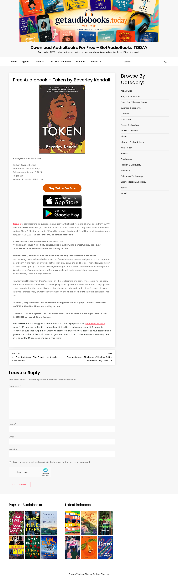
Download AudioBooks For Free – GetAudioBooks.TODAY (89, 48)
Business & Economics (132, 108)
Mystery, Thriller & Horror (132, 142)
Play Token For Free (62, 188)
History (124, 136)
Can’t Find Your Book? (60, 61)
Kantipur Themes (101, 574)
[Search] (165, 62)
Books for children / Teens (134, 102)
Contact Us (95, 61)
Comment (15, 386)
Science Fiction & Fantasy (133, 182)
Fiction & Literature (130, 125)
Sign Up (25, 61)
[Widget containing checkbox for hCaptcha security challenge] (30, 472)
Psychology (126, 159)
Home (14, 61)
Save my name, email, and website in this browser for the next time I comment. (51, 462)
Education (126, 119)
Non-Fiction (126, 147)
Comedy (125, 113)
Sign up (17, 224)
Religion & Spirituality (131, 164)
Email (12, 436)
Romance (125, 170)
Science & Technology (132, 176)
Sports (124, 187)
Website (13, 449)
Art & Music (126, 90)
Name (12, 424)
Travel (124, 193)
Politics (124, 153)
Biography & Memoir (131, 96)
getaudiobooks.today (95, 323)
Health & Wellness (129, 130)
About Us (80, 61)
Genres (37, 61)
